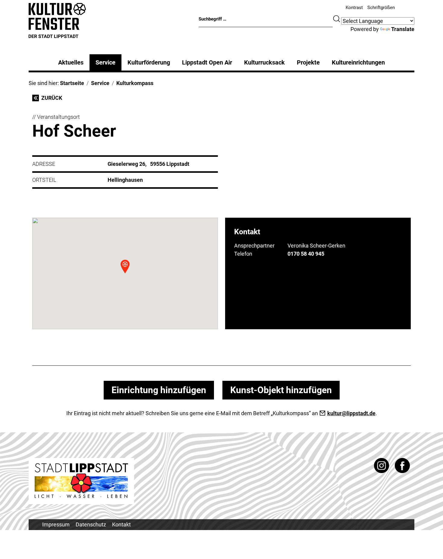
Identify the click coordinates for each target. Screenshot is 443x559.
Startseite (72, 83)
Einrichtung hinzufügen (159, 390)
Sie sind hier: (44, 83)
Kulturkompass (134, 83)
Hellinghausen (125, 180)
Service (105, 62)
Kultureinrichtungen (358, 62)
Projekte (308, 62)
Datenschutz (91, 524)
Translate (402, 29)
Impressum (56, 524)
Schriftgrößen (381, 7)
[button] (125, 266)
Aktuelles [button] (70, 62)
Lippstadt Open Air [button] (207, 62)
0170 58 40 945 (305, 254)
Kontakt (121, 524)
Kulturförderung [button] (148, 62)
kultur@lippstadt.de (351, 413)
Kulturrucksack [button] (264, 62)
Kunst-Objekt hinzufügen (281, 390)
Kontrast (354, 7)
